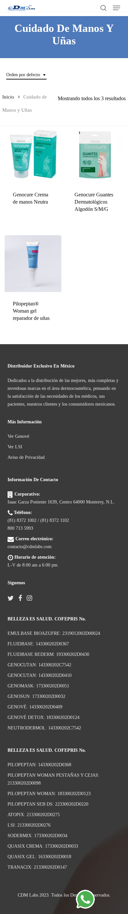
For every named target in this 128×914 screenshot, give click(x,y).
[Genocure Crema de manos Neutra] (33, 154)
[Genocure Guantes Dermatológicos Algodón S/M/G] (94, 154)
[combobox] (26, 75)
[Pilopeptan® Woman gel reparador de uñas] (33, 263)
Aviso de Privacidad (26, 457)
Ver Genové (18, 436)
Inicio (8, 97)
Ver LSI (15, 446)
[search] (103, 8)
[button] (116, 8)
